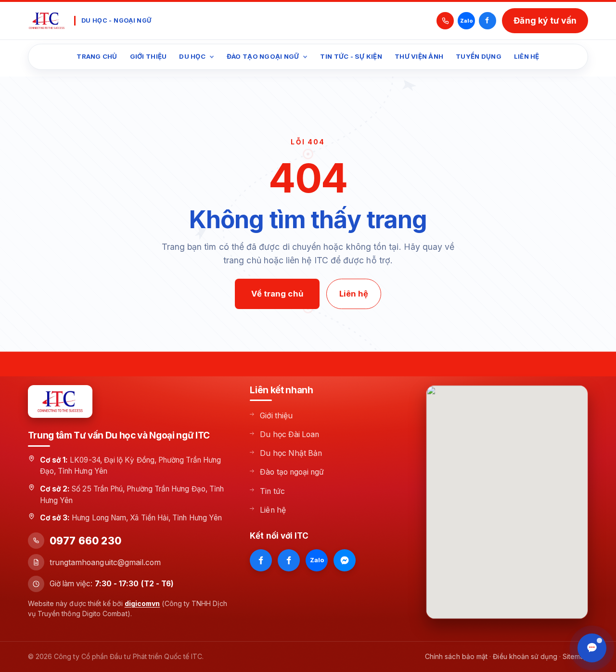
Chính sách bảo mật (456, 656)
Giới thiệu (148, 56)
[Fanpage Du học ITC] (261, 560)
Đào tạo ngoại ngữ (263, 56)
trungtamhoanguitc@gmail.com (105, 562)
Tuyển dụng (478, 56)
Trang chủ (97, 56)
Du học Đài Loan (289, 434)
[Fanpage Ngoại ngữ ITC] (289, 560)
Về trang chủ (277, 293)
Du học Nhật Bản (291, 453)
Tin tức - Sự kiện (351, 56)
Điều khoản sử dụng (525, 656)
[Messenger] (345, 560)
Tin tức (272, 491)
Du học (192, 56)
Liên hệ (526, 56)
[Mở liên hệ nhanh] (592, 647)
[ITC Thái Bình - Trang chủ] (46, 21)
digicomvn (142, 603)
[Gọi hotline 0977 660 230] (445, 20)
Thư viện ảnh (419, 56)
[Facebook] (487, 20)
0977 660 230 (85, 541)
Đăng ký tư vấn (545, 20)
